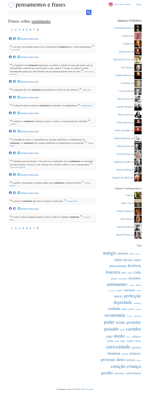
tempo (120, 322)
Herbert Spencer (87, 105)
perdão (107, 372)
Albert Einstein (123, 145)
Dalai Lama (87, 90)
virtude (138, 309)
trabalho (124, 353)
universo (136, 347)
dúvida (127, 260)
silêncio (136, 336)
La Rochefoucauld (122, 27)
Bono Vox (126, 202)
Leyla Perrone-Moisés (17, 167)
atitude (138, 285)
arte (123, 272)
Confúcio (126, 35)
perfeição (132, 296)
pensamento (118, 265)
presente (108, 359)
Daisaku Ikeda (123, 226)
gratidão (134, 322)
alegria (114, 278)
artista (129, 272)
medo (119, 335)
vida (137, 272)
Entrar (139, 4)
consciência (133, 373)
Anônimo (13, 124)
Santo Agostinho (122, 130)
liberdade (119, 373)
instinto (134, 278)
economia (122, 278)
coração (118, 366)
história (134, 265)
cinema (122, 253)
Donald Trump (123, 153)
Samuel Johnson (122, 74)
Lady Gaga (125, 218)
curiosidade (118, 346)
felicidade (111, 290)
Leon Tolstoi (15, 49)
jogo (109, 336)
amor (137, 259)
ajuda (139, 360)
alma (122, 341)
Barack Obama (123, 234)
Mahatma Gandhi (122, 161)
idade (124, 309)
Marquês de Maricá (121, 177)
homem (114, 353)
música (128, 337)
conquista (129, 316)
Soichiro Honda (124, 106)
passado (111, 328)
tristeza (130, 360)
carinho (133, 328)
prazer (132, 285)
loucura (113, 272)
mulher (110, 340)
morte (118, 296)
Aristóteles (125, 82)
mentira (129, 290)
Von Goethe (124, 90)
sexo (118, 259)
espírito (119, 290)
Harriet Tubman (124, 169)
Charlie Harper (123, 210)
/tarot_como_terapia (122, 4)
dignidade (123, 302)
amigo (109, 252)
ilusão (131, 253)
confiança (137, 303)
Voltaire (126, 43)
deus (121, 359)
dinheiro (135, 353)
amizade (137, 316)
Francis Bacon (123, 122)
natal (117, 341)
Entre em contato (87, 389)
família (130, 341)
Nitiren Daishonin (122, 137)
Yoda (128, 195)
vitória (139, 290)
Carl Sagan (126, 67)
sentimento (117, 284)
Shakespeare (124, 51)
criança (134, 366)
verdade (114, 308)
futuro (138, 340)
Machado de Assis (121, 59)
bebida (122, 330)
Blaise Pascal (124, 114)
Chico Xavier (123, 98)
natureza (138, 254)
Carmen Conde (72, 201)
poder (109, 322)
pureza (132, 309)
